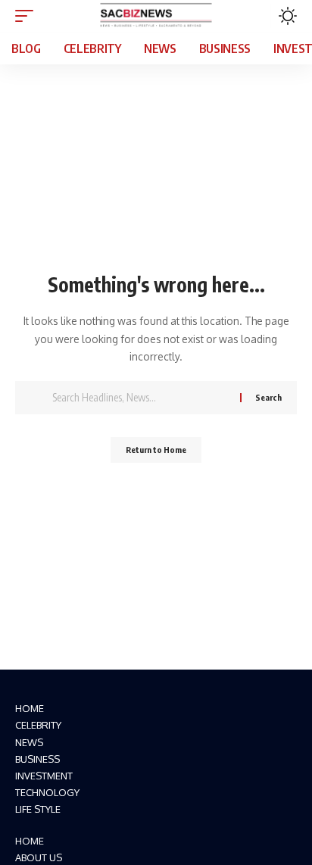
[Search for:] (140, 397)
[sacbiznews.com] (156, 16)
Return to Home (156, 449)
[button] (28, 16)
